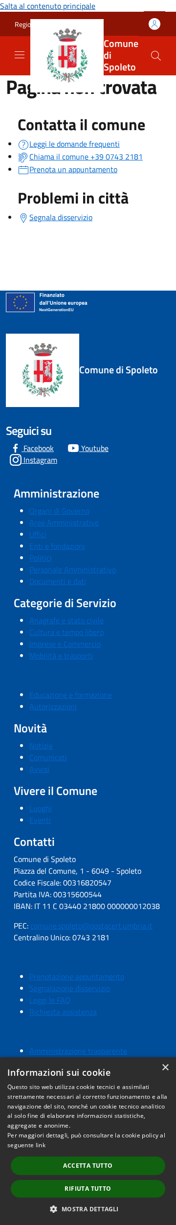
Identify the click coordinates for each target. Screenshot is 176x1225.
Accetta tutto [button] (87, 1165)
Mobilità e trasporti (61, 655)
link (40, 1145)
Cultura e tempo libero (66, 632)
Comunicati (48, 757)
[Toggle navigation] (19, 55)
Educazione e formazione (70, 695)
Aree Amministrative (64, 522)
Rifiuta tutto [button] (88, 1188)
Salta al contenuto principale (47, 6)
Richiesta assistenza (63, 1012)
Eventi (40, 820)
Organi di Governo (59, 511)
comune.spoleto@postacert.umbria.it (91, 925)
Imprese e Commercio (65, 644)
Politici (40, 558)
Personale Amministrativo (72, 569)
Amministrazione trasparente (78, 1051)
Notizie (41, 745)
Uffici (37, 534)
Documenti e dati (57, 581)
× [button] (165, 1067)
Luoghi (40, 808)
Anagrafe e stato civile (66, 620)
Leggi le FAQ (49, 1000)
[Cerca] (156, 56)
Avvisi (39, 769)
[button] (87, 1209)
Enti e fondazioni (57, 546)
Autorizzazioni (53, 706)
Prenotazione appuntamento (76, 976)
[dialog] (88, 1141)
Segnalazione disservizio (69, 988)
